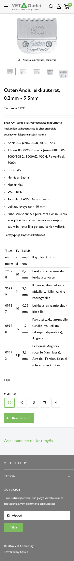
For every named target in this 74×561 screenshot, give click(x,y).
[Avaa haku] (51, 6)
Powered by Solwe (16, 551)
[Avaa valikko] (6, 6)
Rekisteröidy (21, 418)
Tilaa (13, 527)
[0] (66, 6)
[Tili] (59, 6)
